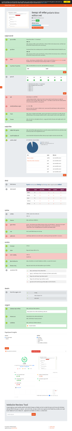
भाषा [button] (65, 5)
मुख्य (17, 5)
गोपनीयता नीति (52, 426)
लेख (22, 5)
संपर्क (24, 5)
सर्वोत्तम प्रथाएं (40, 340)
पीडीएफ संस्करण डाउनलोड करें (38, 27)
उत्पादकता (39, 337)
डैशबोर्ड (27, 5)
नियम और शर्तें (52, 428)
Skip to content (30, 158)
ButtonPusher (14, 428)
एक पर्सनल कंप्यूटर (9, 337)
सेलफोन (7, 338)
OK (67, 1)
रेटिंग (19, 5)
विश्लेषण (7, 348)
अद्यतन (37, 20)
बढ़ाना (65, 72)
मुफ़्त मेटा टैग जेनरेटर (59, 60)
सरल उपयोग (40, 338)
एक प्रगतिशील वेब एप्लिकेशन (42, 342)
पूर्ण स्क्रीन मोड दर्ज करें (36, 351)
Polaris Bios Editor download (33, 160)
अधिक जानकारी (44, 2)
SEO (39, 341)
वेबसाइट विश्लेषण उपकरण (10, 5)
